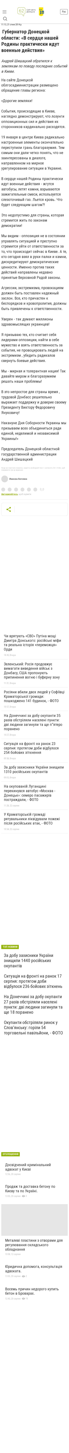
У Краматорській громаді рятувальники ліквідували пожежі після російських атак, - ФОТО (32, 818)
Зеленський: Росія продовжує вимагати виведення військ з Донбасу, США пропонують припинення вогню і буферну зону (32, 671)
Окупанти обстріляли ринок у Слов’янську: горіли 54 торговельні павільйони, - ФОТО (33, 1027)
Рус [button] (64, 11)
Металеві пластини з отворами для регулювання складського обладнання (34, 1244)
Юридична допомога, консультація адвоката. (33, 1268)
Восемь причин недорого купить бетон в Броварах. (32, 1291)
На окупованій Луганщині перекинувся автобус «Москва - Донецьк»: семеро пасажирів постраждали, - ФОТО (29, 793)
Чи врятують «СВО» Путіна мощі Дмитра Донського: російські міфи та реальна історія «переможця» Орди (32, 643)
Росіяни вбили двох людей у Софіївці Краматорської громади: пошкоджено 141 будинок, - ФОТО (34, 696)
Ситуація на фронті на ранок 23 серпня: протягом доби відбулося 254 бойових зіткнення (31, 748)
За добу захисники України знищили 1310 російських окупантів (34, 769)
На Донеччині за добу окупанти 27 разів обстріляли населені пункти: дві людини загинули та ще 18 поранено (33, 1004)
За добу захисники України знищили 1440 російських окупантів (28, 960)
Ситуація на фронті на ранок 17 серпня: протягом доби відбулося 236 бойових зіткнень (33, 981)
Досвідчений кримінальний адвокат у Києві (28, 1167)
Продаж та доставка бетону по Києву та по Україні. (30, 1188)
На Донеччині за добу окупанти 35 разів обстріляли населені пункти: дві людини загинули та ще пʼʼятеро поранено (33, 722)
